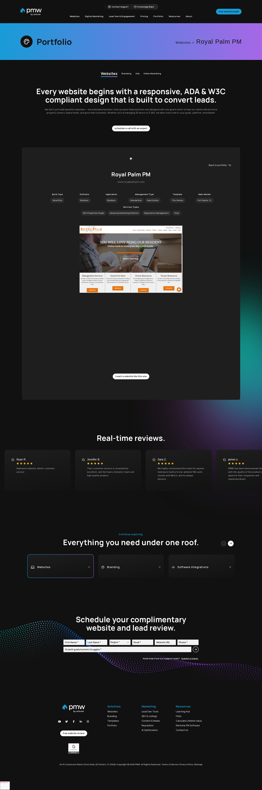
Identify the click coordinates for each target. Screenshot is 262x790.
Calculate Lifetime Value (189, 720)
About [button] (189, 16)
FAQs (179, 716)
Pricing (144, 16)
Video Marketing (152, 73)
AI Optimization (150, 730)
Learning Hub (183, 711)
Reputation (148, 725)
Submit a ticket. (190, 658)
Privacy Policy (186, 764)
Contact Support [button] (120, 6)
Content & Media (151, 720)
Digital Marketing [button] (94, 16)
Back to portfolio (218, 165)
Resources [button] (174, 16)
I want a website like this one (131, 376)
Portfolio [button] (158, 16)
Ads (138, 73)
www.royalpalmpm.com (131, 182)
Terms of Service (170, 764)
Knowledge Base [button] (145, 6)
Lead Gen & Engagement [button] (122, 16)
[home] (31, 11)
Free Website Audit (229, 11)
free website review (74, 733)
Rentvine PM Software (188, 725)
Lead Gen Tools (150, 711)
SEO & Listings (149, 716)
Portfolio (112, 725)
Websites (109, 73)
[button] (59, 721)
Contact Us (182, 730)
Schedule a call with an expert (131, 128)
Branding (126, 73)
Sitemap (198, 764)
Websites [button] (75, 16)
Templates (113, 720)
